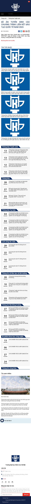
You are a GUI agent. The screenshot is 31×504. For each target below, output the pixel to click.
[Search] (27, 13)
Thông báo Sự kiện (9, 210)
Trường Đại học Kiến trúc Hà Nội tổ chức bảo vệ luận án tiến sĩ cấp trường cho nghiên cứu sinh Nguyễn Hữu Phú (18, 228)
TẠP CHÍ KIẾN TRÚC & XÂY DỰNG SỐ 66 (18, 339)
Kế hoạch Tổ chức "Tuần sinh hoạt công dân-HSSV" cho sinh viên (17, 196)
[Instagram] (12, 482)
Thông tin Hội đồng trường (11, 305)
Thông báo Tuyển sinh (14, 18)
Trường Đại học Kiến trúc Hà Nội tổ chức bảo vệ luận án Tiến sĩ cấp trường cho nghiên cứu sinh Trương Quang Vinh (15, 409)
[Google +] (9, 482)
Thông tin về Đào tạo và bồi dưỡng (14, 273)
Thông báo (6, 178)
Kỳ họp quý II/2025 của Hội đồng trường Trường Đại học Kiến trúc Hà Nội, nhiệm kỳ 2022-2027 (18, 309)
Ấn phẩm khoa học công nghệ (12, 336)
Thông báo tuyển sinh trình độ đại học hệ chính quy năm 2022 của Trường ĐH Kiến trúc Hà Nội (15, 400)
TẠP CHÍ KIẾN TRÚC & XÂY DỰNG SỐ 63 (18, 360)
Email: (4, 479)
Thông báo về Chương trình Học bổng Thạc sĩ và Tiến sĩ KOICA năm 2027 (18, 298)
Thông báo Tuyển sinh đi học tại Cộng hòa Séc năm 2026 (18, 291)
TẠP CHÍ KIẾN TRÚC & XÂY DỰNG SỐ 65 (18, 346)
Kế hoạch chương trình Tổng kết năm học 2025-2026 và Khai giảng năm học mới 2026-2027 (18, 190)
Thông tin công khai (9, 368)
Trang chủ (3, 18)
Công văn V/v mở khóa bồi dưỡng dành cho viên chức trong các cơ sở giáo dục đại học (18, 285)
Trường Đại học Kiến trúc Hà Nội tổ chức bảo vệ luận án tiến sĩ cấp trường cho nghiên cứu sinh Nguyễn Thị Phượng (18, 214)
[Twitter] (6, 482)
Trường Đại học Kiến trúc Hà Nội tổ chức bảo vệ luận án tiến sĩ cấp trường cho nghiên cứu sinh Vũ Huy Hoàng (18, 235)
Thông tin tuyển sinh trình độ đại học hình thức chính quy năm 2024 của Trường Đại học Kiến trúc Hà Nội (14, 404)
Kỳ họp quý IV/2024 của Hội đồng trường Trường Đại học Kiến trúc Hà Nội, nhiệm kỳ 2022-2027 (18, 323)
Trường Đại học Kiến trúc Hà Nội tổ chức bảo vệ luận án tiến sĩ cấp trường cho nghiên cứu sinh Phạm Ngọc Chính (18, 221)
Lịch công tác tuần (8, 242)
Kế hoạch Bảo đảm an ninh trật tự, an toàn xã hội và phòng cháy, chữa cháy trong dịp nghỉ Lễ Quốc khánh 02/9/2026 (18, 204)
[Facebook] (2, 482)
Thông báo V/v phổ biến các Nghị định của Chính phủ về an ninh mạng (18, 182)
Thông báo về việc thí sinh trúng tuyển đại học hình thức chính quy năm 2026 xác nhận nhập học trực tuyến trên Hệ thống (18, 172)
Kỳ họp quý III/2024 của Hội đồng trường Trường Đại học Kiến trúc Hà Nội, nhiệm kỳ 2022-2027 (18, 330)
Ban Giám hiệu (5, 396)
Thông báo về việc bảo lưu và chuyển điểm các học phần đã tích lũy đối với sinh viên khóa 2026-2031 (18, 165)
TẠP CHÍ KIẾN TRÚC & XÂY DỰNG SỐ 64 (18, 353)
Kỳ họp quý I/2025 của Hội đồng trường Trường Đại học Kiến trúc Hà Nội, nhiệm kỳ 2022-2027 (18, 316)
